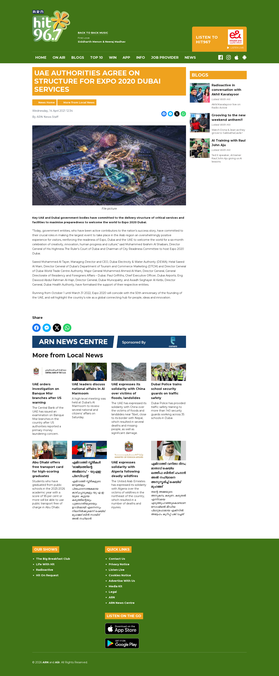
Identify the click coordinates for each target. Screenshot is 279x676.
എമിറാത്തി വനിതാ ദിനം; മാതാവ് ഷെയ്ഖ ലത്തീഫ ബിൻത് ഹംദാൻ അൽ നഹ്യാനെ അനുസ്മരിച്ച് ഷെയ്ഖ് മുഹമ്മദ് (168, 475)
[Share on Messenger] (170, 113)
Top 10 (96, 57)
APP (126, 57)
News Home (46, 102)
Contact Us (117, 558)
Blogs (77, 57)
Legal (113, 592)
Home (40, 57)
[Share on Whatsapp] (183, 113)
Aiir (57, 662)
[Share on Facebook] (164, 113)
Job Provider (165, 57)
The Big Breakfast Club (53, 558)
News (190, 57)
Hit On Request (47, 575)
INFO (140, 57)
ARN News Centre (122, 603)
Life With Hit (45, 564)
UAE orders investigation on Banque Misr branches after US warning (46, 393)
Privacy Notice (119, 564)
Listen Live (117, 570)
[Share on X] (177, 113)
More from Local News (79, 102)
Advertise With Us (122, 581)
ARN (112, 597)
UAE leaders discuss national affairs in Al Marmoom (88, 388)
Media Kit (115, 586)
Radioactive (44, 570)
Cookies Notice (120, 575)
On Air (59, 57)
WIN (113, 57)
